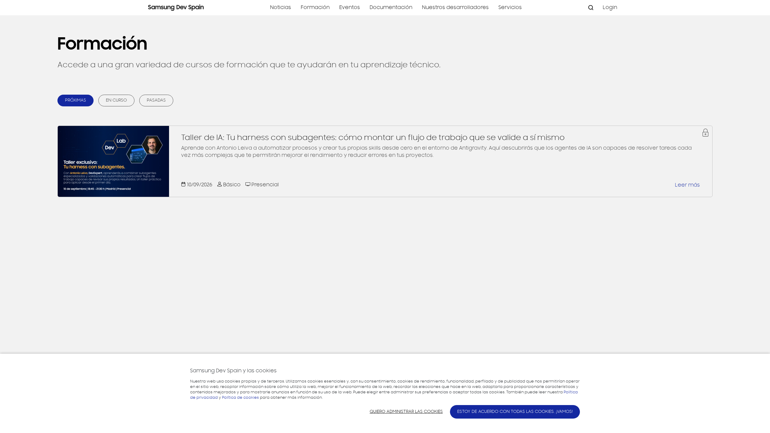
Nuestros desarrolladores (455, 7)
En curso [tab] (116, 100)
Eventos (349, 7)
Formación (315, 7)
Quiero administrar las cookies (406, 412)
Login (610, 7)
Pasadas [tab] (156, 100)
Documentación (391, 7)
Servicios (510, 7)
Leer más (687, 185)
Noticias (280, 7)
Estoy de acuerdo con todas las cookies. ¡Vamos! (515, 412)
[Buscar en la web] (591, 7)
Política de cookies (240, 397)
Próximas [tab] (75, 100)
